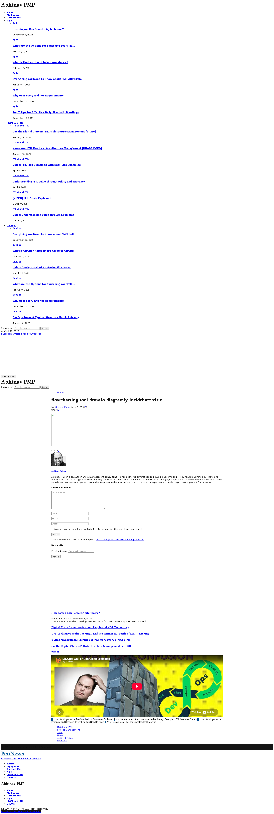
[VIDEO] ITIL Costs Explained (32, 198)
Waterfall (62, 740)
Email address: (59, 551)
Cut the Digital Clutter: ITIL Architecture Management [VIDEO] (54, 131)
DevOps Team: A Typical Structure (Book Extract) (46, 317)
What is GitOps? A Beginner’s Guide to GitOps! (43, 250)
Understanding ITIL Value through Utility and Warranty (49, 181)
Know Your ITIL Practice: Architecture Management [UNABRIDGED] (57, 148)
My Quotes (13, 15)
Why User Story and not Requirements (38, 95)
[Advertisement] (86, 355)
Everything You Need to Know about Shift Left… (45, 234)
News (60, 735)
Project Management (68, 729)
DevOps (11, 225)
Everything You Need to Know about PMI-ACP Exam (47, 79)
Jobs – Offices (65, 738)
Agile (10, 20)
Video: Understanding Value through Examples (43, 215)
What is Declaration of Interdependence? (40, 62)
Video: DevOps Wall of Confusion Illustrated (42, 267)
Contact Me (14, 17)
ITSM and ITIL (15, 123)
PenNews (12, 753)
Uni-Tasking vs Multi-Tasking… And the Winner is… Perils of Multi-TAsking (100, 633)
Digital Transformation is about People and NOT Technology (90, 627)
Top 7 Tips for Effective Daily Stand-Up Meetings (46, 112)
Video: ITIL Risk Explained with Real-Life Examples (47, 164)
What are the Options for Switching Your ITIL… (44, 45)
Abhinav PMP (18, 5)
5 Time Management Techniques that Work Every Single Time (90, 639)
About (10, 12)
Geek (60, 732)
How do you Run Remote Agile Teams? (38, 29)
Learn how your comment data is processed (120, 539)
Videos (55, 651)
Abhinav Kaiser (63, 407)
